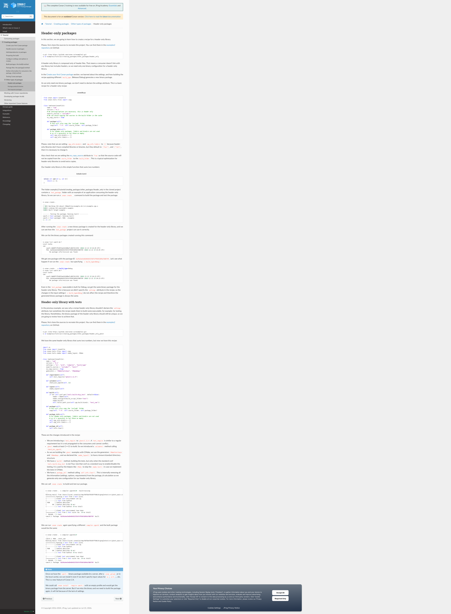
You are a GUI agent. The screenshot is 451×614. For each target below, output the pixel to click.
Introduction (7, 24)
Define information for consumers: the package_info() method (19, 72)
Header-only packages (14, 83)
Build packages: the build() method (17, 64)
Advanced (82, 8)
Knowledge (7, 121)
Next (117, 599)
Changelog (6, 124)
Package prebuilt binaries (15, 86)
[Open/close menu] (1, 35)
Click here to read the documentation (103, 17)
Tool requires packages (15, 89)
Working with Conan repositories (16, 93)
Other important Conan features (15, 103)
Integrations (7, 110)
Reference (6, 117)
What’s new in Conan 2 (11, 28)
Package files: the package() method (18, 68)
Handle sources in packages (15, 49)
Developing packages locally (14, 96)
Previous (48, 599)
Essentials (113, 6)
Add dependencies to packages (16, 52)
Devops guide (8, 107)
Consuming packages (11, 39)
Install (5, 31)
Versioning (8, 100)
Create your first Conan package (16, 45)
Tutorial (5, 35)
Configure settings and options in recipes (17, 60)
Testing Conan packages (14, 76)
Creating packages (10, 42)
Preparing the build (12, 55)
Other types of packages (14, 80)
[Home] (42, 24)
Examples (6, 114)
